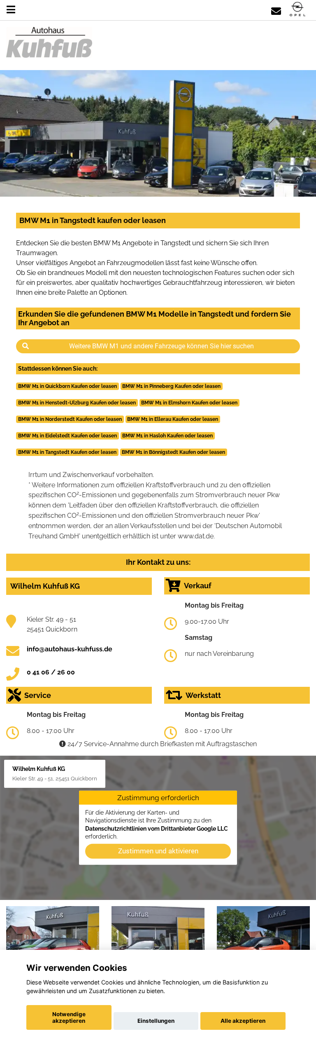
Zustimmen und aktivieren (158, 851)
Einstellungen (155, 1020)
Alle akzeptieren (243, 1020)
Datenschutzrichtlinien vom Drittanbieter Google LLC (156, 828)
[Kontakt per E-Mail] (276, 9)
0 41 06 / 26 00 (51, 672)
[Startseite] (297, 9)
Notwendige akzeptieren (69, 1017)
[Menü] (11, 9)
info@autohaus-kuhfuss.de (69, 649)
